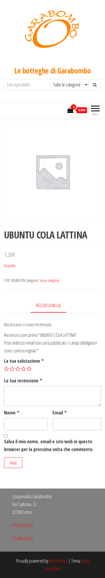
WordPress (58, 561)
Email (59, 412)
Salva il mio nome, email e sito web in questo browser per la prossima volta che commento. (48, 445)
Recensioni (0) (48, 305)
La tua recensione (23, 380)
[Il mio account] (62, 110)
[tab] (52, 306)
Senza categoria (49, 280)
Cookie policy (22, 538)
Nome (11, 412)
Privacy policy (22, 525)
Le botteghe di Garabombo (52, 70)
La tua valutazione (24, 361)
